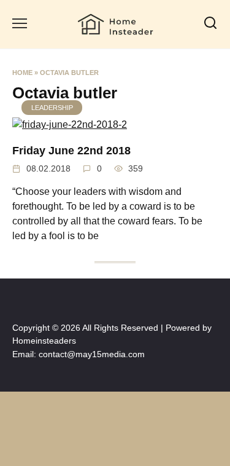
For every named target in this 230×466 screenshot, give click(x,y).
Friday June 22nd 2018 (71, 150)
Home (22, 72)
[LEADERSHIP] (69, 124)
